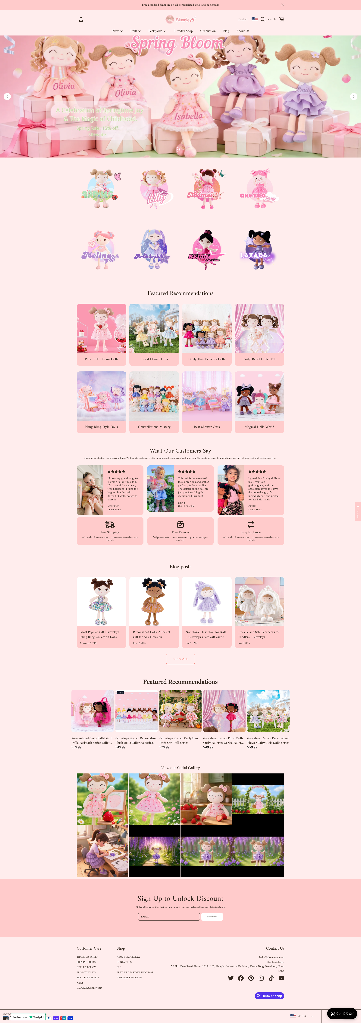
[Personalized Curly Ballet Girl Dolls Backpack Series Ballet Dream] (92, 711)
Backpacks (155, 31)
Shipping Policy (86, 962)
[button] (269, 19)
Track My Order (87, 956)
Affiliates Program (130, 977)
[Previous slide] (7, 96)
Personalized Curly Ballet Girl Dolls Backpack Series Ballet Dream (91, 740)
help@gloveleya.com (271, 957)
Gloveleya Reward (89, 987)
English (243, 19)
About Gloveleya (128, 956)
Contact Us (124, 962)
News (80, 982)
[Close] (282, 5)
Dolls (134, 31)
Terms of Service (88, 977)
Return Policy (86, 967)
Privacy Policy (86, 972)
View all (180, 659)
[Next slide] (353, 96)
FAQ (119, 967)
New (116, 31)
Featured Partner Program (135, 972)
